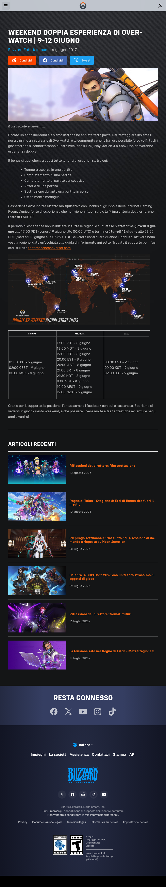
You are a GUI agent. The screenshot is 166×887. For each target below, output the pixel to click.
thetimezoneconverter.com (49, 248)
